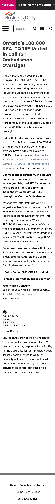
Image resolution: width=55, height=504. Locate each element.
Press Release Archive (33, 485)
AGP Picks (8, 5)
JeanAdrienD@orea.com (17, 294)
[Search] (34, 28)
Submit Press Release (27, 491)
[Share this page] (50, 28)
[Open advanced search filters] (42, 28)
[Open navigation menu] (5, 28)
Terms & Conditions (27, 498)
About (13, 485)
